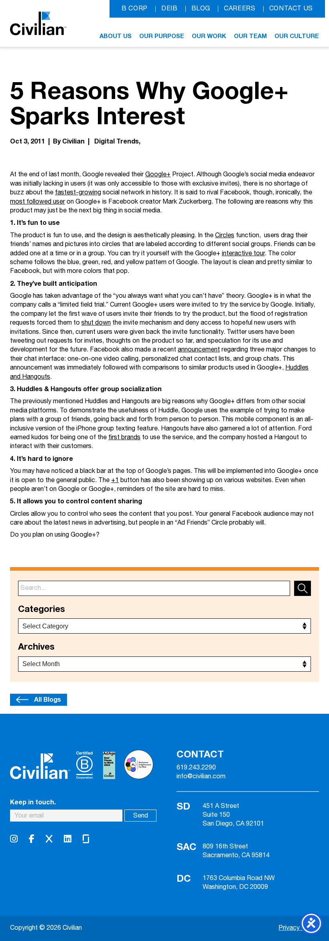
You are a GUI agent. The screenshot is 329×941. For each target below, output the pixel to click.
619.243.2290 (196, 767)
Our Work (209, 36)
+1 (115, 480)
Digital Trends (116, 141)
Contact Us (291, 9)
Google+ (158, 175)
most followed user (37, 202)
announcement (199, 350)
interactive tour (243, 253)
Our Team (250, 36)
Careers (239, 9)
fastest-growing (78, 193)
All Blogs (47, 700)
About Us (116, 36)
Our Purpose (161, 36)
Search (302, 588)
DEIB (169, 9)
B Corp (135, 9)
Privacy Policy (298, 928)
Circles (224, 235)
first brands (124, 437)
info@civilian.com (201, 776)
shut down (96, 323)
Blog (201, 9)
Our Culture (296, 36)
